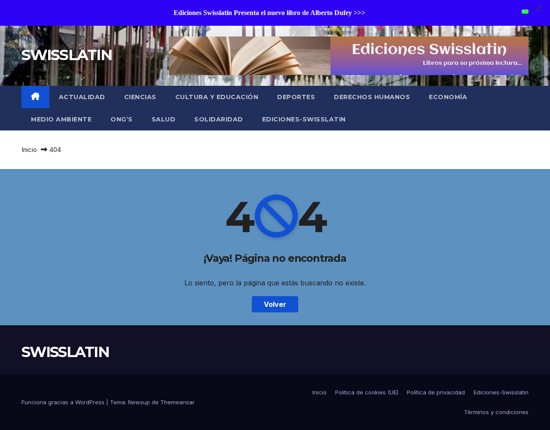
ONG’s (121, 119)
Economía (448, 97)
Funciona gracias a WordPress (63, 402)
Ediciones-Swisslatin (304, 119)
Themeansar (177, 402)
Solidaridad (218, 119)
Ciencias (140, 97)
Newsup (139, 402)
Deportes (296, 97)
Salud (164, 119)
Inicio (29, 149)
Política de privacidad (436, 392)
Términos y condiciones (496, 412)
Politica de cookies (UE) (366, 392)
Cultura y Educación (217, 97)
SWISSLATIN (66, 54)
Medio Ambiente (61, 119)
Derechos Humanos (372, 97)
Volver (275, 304)
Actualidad (82, 97)
